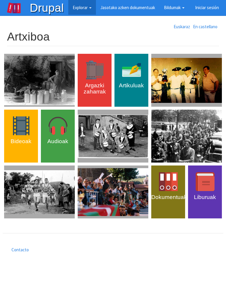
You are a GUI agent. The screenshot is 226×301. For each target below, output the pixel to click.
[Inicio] (18, 8)
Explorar (81, 7)
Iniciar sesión (207, 7)
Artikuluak (131, 85)
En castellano (205, 26)
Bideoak (21, 141)
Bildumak (173, 7)
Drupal (47, 7)
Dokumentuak (169, 197)
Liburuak (205, 197)
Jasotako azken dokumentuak (127, 7)
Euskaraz (182, 26)
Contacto (20, 249)
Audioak (57, 141)
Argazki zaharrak (95, 88)
